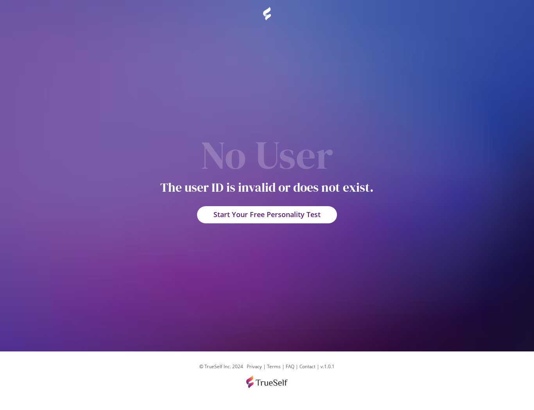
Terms (274, 366)
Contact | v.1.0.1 (317, 366)
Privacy (254, 366)
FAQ (291, 366)
